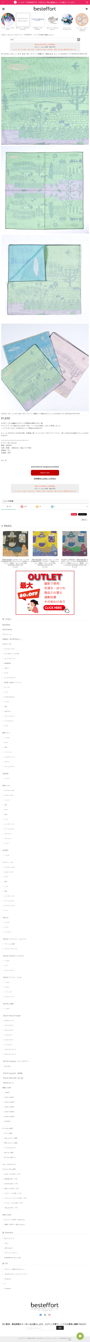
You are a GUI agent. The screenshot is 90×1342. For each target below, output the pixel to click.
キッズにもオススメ (10, 1148)
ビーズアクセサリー (10, 677)
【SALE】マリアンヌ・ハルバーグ (14, 939)
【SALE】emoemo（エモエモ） (13, 956)
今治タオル (7, 711)
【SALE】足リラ (8, 1083)
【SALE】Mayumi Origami (11, 1016)
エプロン (6, 987)
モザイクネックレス (10, 1054)
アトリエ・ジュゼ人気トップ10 (13, 1203)
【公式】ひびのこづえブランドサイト (16, 1274)
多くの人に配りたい (10, 1157)
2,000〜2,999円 (9, 1102)
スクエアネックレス (10, 1049)
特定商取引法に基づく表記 (12, 1257)
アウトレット (6, 634)
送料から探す (6, 1215)
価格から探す (6, 1088)
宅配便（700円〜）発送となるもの (14, 1224)
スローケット (8, 833)
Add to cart (45, 473)
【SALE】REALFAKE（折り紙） (13, 1078)
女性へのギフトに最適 (10, 1138)
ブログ (6, 1243)
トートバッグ (8, 752)
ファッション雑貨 (9, 944)
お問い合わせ (8, 1248)
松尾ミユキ (6, 785)
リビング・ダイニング (10, 949)
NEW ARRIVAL (7, 629)
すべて (9, 506)
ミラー (6, 965)
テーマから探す (7, 1128)
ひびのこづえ (6, 644)
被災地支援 (6, 625)
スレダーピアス (8, 1040)
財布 (5, 891)
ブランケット (8, 838)
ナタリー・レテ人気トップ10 (12, 1193)
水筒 (5, 805)
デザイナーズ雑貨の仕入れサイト (14, 1269)
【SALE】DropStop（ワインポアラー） (16, 1061)
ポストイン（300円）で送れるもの (14, 1219)
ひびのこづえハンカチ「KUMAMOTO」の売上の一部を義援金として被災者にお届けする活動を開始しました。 (38, 35)
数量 (2, 460)
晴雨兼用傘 (7, 663)
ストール (6, 687)
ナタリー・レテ (7, 862)
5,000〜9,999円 (9, 1116)
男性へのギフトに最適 (10, 1143)
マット (6, 910)
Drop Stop (7, 1066)
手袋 (5, 706)
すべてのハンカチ (9, 649)
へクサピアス (8, 1035)
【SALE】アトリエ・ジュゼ (11, 977)
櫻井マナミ (6, 733)
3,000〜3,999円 (9, 1107)
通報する (84, 519)
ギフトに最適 (8, 1133)
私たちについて (9, 1238)
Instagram (7, 1288)
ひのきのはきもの (9, 697)
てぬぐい (6, 668)
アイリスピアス (8, 1025)
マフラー (6, 702)
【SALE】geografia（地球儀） (13, 1073)
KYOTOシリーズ (9, 1020)
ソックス (6, 778)
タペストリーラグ (9, 905)
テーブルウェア (8, 721)
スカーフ (6, 762)
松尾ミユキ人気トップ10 (11, 1188)
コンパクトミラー (9, 824)
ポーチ (6, 673)
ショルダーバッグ (9, 757)
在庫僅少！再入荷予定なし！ (12, 639)
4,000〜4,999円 (9, 1112)
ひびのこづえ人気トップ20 (12, 1174)
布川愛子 (5, 850)
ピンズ (6, 927)
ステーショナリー (9, 716)
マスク (6, 726)
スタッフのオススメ (9, 1164)
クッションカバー (9, 766)
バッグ (6, 692)
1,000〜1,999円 (9, 1097)
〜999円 (6, 1092)
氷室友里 (5, 773)
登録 (60, 1328)
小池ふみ (5, 917)
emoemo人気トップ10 (11, 1184)
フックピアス (8, 1044)
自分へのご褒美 (8, 1152)
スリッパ (6, 843)
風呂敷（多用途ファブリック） (13, 682)
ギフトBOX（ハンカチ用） (12, 653)
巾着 (5, 747)
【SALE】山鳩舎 (8, 1004)
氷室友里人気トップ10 (10, 1179)
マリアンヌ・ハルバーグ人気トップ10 (15, 1198)
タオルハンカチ (8, 795)
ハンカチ (6, 737)
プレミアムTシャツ (9, 658)
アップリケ (7, 932)
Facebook (7, 1279)
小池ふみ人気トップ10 (10, 1208)
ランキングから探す (9, 1169)
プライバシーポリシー (11, 1253)
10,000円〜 (7, 1121)
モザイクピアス (8, 1030)
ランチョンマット (9, 996)
